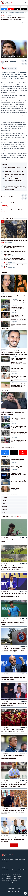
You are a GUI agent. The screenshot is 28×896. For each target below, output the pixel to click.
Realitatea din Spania (16, 882)
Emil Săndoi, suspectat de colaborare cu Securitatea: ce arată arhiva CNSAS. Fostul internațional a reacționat (13, 757)
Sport (10, 12)
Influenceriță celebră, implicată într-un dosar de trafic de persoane (18, 309)
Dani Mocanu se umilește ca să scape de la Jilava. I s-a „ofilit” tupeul (19, 324)
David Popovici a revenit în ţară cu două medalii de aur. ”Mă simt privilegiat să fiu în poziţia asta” (13, 839)
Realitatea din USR (14, 872)
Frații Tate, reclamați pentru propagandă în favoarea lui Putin (18, 420)
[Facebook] (4, 9)
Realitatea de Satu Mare (6, 882)
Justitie (5, 262)
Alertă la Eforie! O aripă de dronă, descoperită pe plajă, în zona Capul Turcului (14, 239)
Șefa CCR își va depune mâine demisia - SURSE (18, 487)
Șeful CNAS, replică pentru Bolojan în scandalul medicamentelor (17, 370)
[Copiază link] (22, 61)
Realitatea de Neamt (5, 872)
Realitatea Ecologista (22, 869)
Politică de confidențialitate (20, 859)
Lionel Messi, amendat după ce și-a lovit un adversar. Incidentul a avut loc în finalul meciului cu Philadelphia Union (15, 181)
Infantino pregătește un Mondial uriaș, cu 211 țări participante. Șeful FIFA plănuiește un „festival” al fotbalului (14, 677)
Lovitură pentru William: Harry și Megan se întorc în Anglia (18, 301)
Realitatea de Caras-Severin (7, 876)
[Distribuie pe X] (25, 64)
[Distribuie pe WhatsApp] (22, 64)
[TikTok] (24, 9)
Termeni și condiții (9, 859)
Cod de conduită (5, 861)
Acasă (3, 12)
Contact (3, 859)
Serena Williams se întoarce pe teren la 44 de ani (15, 168)
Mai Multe (14, 845)
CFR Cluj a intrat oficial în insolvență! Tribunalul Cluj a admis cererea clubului (12, 730)
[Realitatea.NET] (7, 3)
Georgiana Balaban (22, 591)
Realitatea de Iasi (14, 880)
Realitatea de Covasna (6, 874)
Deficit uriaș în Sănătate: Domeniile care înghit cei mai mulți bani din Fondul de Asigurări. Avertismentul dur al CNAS (19, 377)
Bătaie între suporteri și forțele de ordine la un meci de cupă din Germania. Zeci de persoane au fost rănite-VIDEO (14, 174)
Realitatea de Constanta (6, 878)
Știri (6, 12)
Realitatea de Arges (5, 880)
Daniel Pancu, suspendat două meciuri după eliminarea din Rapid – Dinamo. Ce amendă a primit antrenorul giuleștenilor (14, 784)
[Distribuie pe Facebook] (25, 61)
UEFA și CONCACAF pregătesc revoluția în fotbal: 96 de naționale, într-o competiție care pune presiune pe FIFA (13, 650)
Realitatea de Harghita (18, 876)
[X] (17, 9)
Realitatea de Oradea (16, 874)
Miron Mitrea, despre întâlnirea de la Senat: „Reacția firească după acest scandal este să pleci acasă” (15, 253)
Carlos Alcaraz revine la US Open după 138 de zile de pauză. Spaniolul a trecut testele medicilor (15, 187)
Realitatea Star (13, 869)
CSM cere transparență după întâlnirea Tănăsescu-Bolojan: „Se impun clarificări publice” (14, 260)
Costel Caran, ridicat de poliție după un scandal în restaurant (12, 413)
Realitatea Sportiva (5, 869)
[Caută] (21, 2)
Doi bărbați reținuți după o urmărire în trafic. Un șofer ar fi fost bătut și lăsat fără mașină (18, 427)
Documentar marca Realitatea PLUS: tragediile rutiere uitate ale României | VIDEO (19, 440)
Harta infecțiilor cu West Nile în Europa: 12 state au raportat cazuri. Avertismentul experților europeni (19, 386)
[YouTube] (11, 9)
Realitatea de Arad (16, 878)
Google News (5, 212)
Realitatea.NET (13, 61)
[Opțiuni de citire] (25, 893)
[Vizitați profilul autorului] (2, 62)
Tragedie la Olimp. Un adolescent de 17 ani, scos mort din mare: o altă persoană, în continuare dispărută (15, 246)
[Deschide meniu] (25, 3)
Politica (5, 255)
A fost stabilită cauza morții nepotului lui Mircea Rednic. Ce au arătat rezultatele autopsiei (13, 812)
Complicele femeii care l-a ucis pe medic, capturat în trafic (19, 433)
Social (2, 242)
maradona (4, 205)
